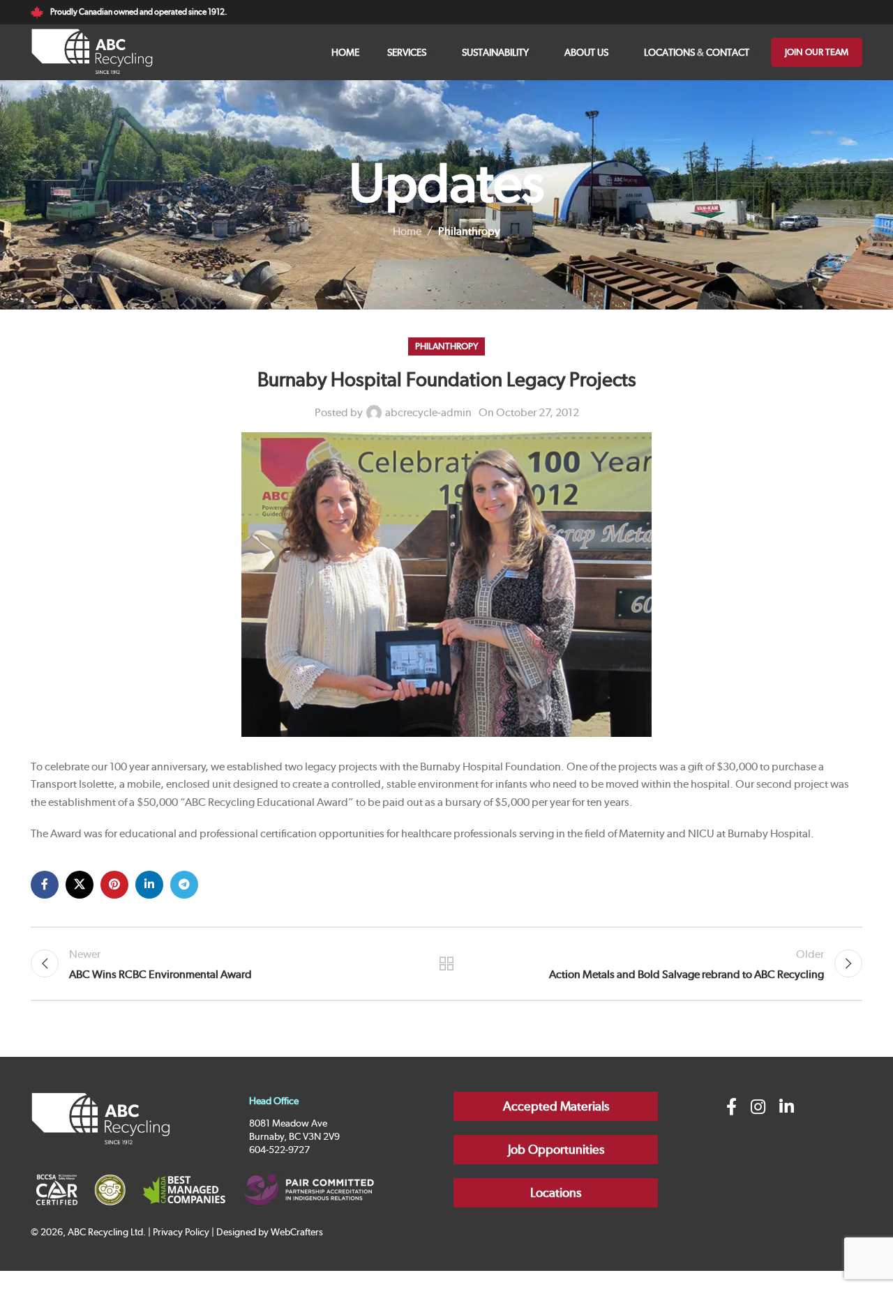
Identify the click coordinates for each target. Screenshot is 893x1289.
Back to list (446, 963)
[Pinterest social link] (114, 885)
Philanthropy (469, 231)
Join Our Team (816, 52)
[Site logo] (92, 51)
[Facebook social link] (45, 885)
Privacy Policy (181, 1231)
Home (407, 231)
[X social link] (79, 885)
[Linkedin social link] (149, 885)
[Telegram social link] (184, 885)
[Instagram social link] (758, 1108)
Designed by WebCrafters (269, 1231)
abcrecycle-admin (428, 412)
